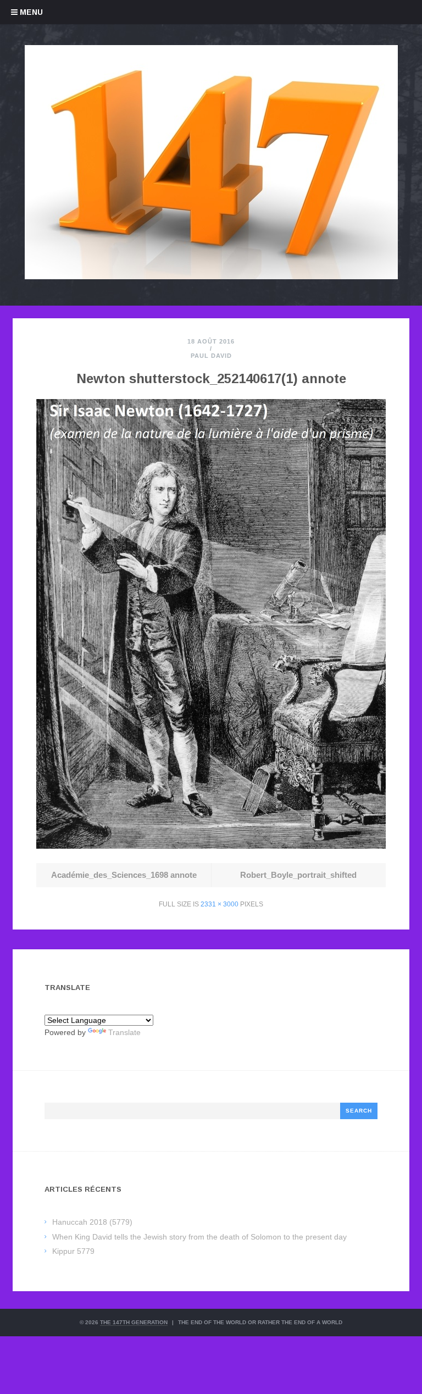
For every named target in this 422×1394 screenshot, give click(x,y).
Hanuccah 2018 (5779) (92, 1222)
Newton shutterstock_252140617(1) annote (211, 378)
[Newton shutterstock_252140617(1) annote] (210, 845)
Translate (124, 1032)
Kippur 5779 (73, 1251)
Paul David (211, 355)
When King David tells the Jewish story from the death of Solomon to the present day (199, 1236)
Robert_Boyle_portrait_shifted (298, 874)
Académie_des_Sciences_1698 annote (124, 874)
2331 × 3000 (219, 904)
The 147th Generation (134, 1322)
